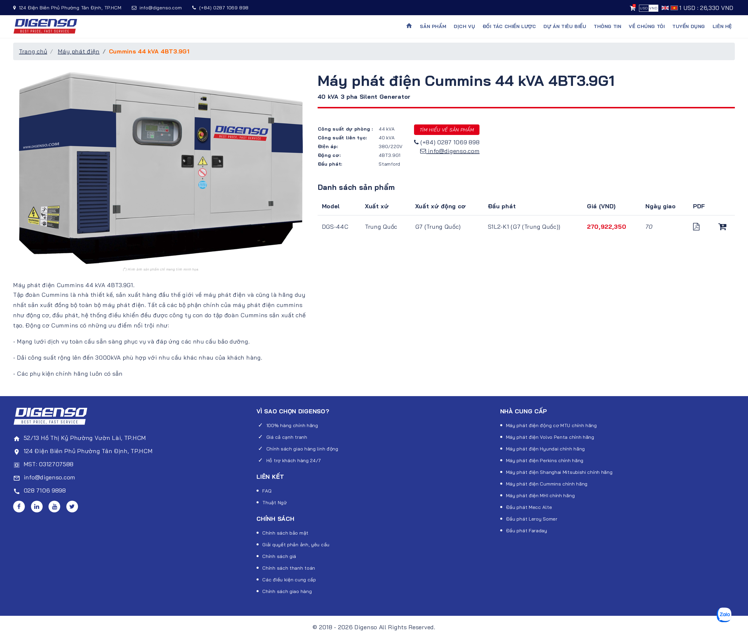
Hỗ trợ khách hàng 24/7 (293, 460)
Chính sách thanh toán (288, 568)
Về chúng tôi (647, 26)
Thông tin (607, 26)
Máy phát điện (79, 51)
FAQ (266, 491)
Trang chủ (33, 51)
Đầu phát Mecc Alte (529, 507)
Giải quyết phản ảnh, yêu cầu (296, 544)
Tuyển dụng (688, 26)
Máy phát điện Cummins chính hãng (547, 484)
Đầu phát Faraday (526, 530)
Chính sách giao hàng (287, 591)
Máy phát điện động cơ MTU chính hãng (551, 425)
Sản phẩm (433, 26)
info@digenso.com (453, 151)
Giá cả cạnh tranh (286, 437)
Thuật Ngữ (274, 502)
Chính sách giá (279, 556)
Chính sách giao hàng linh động (302, 449)
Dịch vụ (464, 26)
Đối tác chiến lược (509, 26)
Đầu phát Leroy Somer (531, 519)
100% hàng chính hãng (292, 425)
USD (644, 8)
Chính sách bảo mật (285, 533)
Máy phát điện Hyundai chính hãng (545, 449)
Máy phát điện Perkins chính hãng (544, 460)
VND (653, 8)
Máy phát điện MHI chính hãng (540, 495)
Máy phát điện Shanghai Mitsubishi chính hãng (559, 472)
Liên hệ (722, 26)
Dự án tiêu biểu (564, 26)
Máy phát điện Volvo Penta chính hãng (550, 437)
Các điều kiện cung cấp (289, 579)
